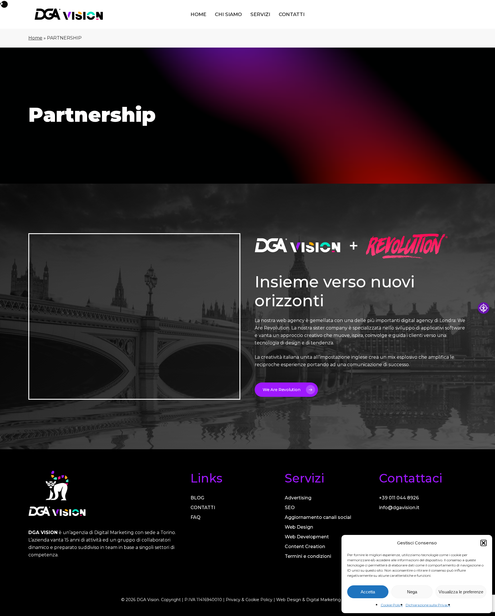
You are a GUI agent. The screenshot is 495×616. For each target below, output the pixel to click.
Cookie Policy (392, 605)
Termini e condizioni (308, 556)
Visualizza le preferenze (461, 591)
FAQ (195, 517)
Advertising (298, 498)
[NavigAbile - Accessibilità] (483, 308)
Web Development (307, 537)
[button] (483, 543)
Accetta (368, 591)
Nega (412, 591)
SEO (290, 507)
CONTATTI (202, 507)
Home (35, 38)
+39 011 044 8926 (399, 498)
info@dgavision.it (399, 507)
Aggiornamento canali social (318, 517)
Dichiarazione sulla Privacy (428, 605)
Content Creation (305, 546)
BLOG (197, 498)
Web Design (299, 527)
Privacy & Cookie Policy (249, 599)
